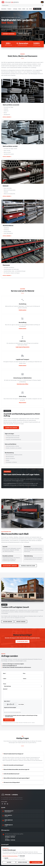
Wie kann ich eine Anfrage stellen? (12, 782)
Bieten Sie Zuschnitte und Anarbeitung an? (13, 765)
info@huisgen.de (9, 824)
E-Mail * (4, 678)
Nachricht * (5, 688)
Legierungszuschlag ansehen (22, 347)
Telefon (24, 678)
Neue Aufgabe (21, 704)
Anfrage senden (9, 719)
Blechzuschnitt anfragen (10, 565)
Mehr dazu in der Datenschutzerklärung (10, 856)
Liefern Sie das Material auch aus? (11, 773)
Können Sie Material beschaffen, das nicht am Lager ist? (16, 769)
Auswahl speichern (22, 862)
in (7, 804)
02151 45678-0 (8, 815)
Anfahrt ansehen (20, 621)
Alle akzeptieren (36, 862)
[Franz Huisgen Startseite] (10, 2)
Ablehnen (9, 862)
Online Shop (38, 8)
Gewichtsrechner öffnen (22, 384)
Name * (4, 673)
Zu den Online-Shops (22, 641)
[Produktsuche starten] (42, 5)
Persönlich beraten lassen (28, 565)
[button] (42, 2)
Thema (4, 683)
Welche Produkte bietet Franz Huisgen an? (13, 753)
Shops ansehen (22, 402)
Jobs (27, 8)
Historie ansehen (7, 621)
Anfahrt (23, 8)
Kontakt (30, 8)
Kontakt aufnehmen (24, 33)
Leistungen (15, 8)
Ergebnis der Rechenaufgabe (10, 707)
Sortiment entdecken (8, 33)
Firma (24, 673)
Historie (19, 8)
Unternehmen (3, 8)
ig (5, 804)
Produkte (9, 8)
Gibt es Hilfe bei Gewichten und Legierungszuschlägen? (17, 778)
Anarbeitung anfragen (11, 427)
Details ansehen (7, 156)
